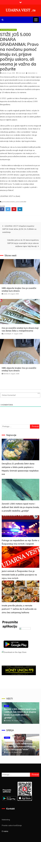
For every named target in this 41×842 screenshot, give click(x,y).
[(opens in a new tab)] (20, 489)
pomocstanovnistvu (8, 201)
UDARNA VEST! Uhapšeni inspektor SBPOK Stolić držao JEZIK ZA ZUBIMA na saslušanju (19, 229)
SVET (6, 706)
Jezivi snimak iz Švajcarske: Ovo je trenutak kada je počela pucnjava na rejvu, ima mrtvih (19, 574)
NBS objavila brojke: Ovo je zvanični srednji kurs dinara (19, 289)
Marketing (6, 819)
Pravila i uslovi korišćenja (12, 825)
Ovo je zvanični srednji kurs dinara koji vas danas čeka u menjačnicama (20, 329)
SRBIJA (10, 730)
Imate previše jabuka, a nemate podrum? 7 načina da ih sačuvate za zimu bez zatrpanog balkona (19, 609)
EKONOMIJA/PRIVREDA (8, 30)
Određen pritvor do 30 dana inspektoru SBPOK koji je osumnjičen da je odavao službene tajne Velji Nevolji (23, 243)
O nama (5, 831)
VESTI (9, 698)
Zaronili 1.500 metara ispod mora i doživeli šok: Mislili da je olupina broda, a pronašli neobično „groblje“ (20, 507)
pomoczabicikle (21, 201)
